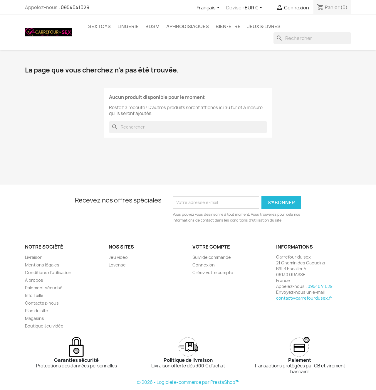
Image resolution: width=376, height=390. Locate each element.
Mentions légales (42, 265)
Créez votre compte (212, 272)
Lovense (117, 265)
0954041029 (75, 7)
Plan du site (36, 310)
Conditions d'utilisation (48, 272)
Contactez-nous (42, 303)
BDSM (152, 26)
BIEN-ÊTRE (228, 26)
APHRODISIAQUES (187, 26)
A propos (34, 280)
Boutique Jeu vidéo (44, 326)
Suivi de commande (211, 257)
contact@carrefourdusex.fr (304, 298)
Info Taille (34, 295)
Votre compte (211, 247)
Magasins (34, 318)
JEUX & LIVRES (264, 26)
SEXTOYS (99, 26)
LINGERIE (128, 26)
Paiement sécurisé (44, 288)
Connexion (203, 265)
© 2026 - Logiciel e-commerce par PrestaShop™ (188, 382)
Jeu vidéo (118, 257)
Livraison (34, 257)
